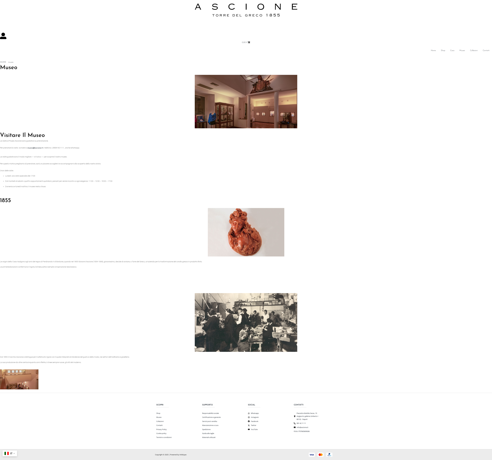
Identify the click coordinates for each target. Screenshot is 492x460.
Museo (462, 51)
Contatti (486, 51)
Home (433, 51)
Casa (452, 51)
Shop (443, 51)
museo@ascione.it (35, 148)
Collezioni (474, 51)
